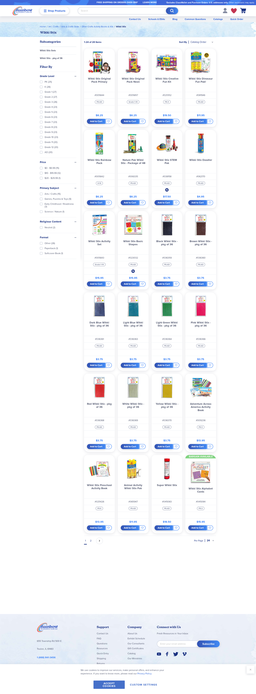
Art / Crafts (53, 26)
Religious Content (50, 221)
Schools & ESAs (156, 19)
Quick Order (236, 19)
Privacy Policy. (144, 673)
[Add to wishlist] (109, 121)
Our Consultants (136, 643)
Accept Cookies (109, 684)
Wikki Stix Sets (48, 50)
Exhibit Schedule (136, 638)
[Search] (172, 10)
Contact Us (135, 19)
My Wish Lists (234, 11)
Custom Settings (143, 685)
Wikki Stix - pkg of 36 (51, 58)
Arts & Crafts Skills (70, 26)
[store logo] (22, 11)
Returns (101, 663)
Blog (174, 19)
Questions (102, 643)
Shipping (101, 658)
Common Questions (195, 19)
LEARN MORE (150, 2)
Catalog (132, 653)
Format (44, 237)
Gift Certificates (136, 648)
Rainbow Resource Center (47, 628)
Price (43, 162)
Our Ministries (135, 658)
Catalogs (218, 19)
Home (43, 26)
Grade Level (47, 76)
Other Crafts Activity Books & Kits (97, 26)
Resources (102, 648)
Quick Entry (103, 653)
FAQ (99, 638)
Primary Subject (49, 188)
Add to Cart (96, 121)
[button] (225, 10)
